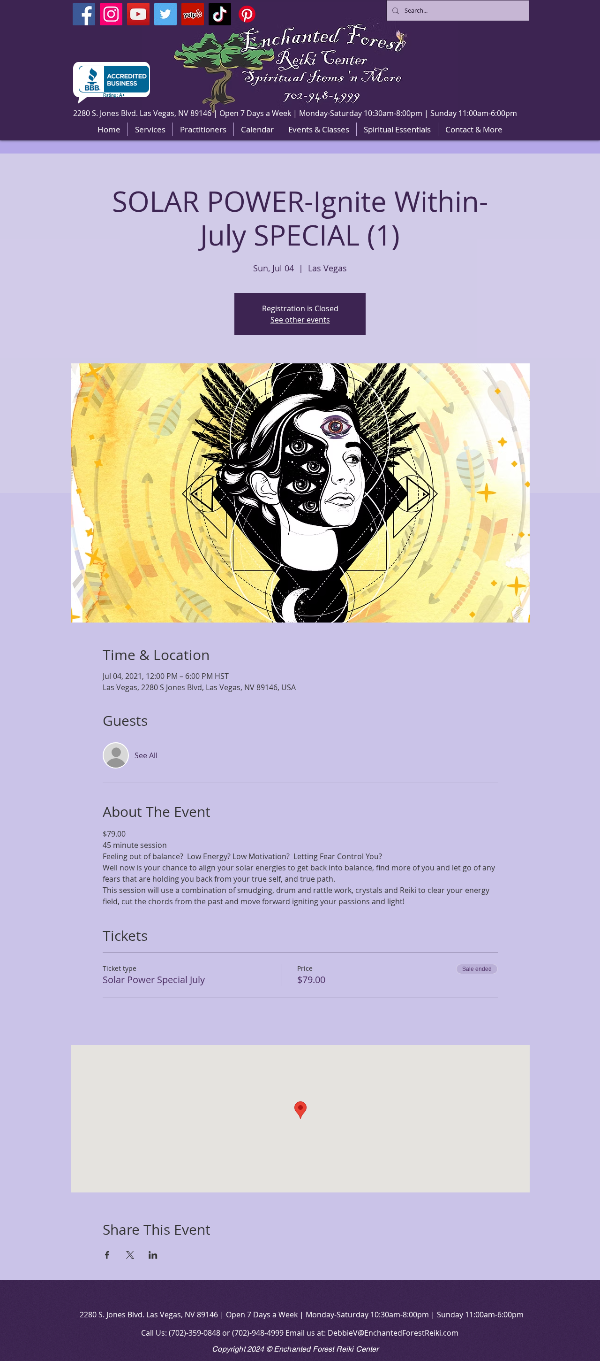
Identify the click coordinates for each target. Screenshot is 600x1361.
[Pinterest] (247, 14)
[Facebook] (84, 14)
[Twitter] (165, 14)
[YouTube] (138, 14)
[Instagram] (111, 14)
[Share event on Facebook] (107, 1255)
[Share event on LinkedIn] (153, 1255)
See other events (300, 320)
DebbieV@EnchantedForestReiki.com (393, 1333)
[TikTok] (220, 14)
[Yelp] (192, 14)
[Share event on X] (130, 1255)
